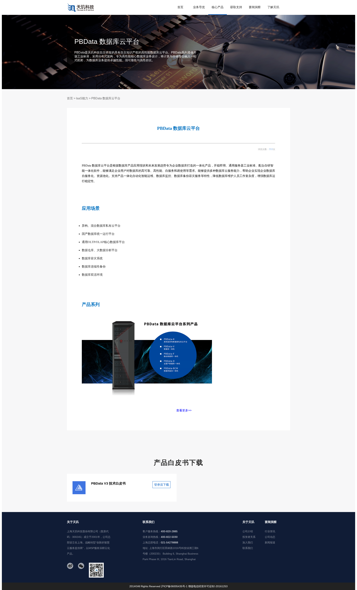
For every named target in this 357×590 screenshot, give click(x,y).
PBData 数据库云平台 (105, 98)
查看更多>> (137, 410)
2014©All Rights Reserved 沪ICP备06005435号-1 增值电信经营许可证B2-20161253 (178, 586)
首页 (70, 98)
